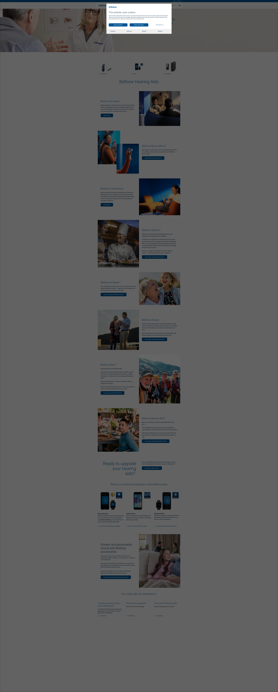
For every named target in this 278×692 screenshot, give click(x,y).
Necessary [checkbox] (112, 31)
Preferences (129, 31)
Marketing (159, 31)
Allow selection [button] (118, 25)
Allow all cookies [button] (139, 25)
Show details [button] (159, 24)
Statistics (144, 31)
